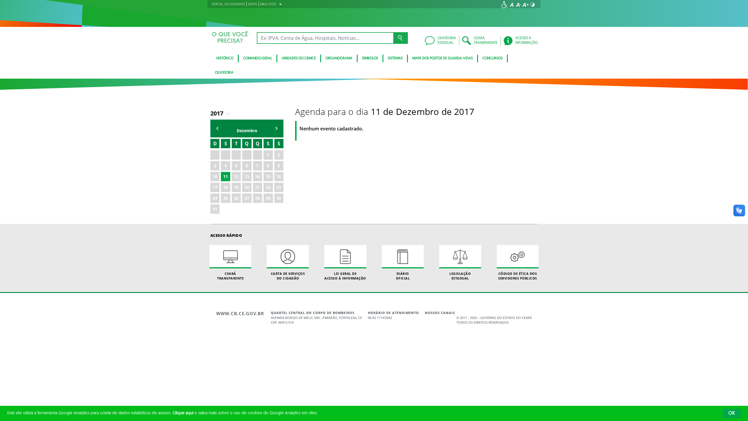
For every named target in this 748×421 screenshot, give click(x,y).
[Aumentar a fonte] (525, 4)
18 (225, 187)
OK (731, 413)
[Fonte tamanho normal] (511, 4)
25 (225, 198)
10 (215, 176)
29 (268, 198)
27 (247, 198)
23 (278, 187)
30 (278, 198)
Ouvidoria (224, 73)
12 (236, 176)
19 (236, 187)
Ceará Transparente (230, 275)
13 (247, 176)
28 (257, 198)
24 (215, 198)
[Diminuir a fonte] (518, 4)
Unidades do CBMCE (299, 58)
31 (215, 209)
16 (278, 176)
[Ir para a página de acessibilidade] (504, 4)
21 (257, 187)
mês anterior (217, 128)
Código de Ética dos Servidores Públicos (517, 275)
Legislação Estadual (460, 275)
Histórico (224, 58)
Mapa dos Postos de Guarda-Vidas (442, 58)
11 (225, 176)
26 (236, 198)
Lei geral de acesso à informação (345, 275)
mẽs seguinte (276, 128)
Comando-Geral (257, 58)
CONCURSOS (492, 58)
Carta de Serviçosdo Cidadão (288, 275)
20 (247, 187)
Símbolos (370, 58)
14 (257, 176)
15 (268, 176)
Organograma (338, 58)
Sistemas (395, 58)
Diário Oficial (403, 275)
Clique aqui (183, 413)
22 (268, 187)
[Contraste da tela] (532, 4)
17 (215, 187)
